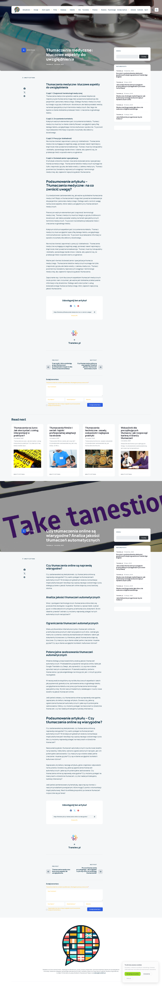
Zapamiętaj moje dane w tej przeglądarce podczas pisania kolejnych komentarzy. (64, 404)
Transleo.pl (74, 343)
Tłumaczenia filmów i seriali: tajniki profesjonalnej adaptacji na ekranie (62, 431)
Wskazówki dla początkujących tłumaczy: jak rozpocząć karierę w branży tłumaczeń (134, 432)
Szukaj (118, 51)
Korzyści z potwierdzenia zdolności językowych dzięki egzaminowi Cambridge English (131, 75)
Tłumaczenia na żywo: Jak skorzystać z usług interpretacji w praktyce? (26, 431)
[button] (153, 10)
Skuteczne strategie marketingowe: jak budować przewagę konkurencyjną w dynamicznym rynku (130, 97)
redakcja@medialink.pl (99, 973)
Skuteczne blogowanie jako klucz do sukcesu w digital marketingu (129, 108)
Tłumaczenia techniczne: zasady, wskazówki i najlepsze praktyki (97, 431)
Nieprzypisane (31, 50)
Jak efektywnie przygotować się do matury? (129, 118)
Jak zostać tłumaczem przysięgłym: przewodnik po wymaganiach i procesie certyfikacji (130, 86)
